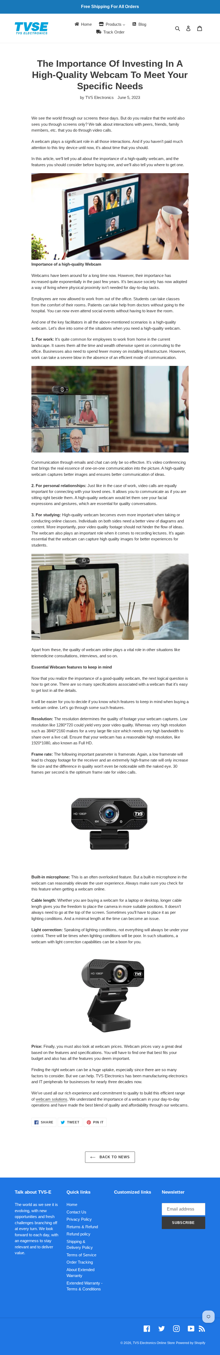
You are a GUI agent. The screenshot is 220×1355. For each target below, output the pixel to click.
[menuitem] (83, 24)
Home (72, 1204)
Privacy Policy (79, 1219)
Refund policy (78, 1234)
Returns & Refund (82, 1226)
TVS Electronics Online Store (154, 1343)
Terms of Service (81, 1255)
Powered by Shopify (190, 1343)
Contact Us (76, 1212)
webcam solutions (51, 1099)
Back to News (114, 1157)
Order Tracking (80, 1262)
